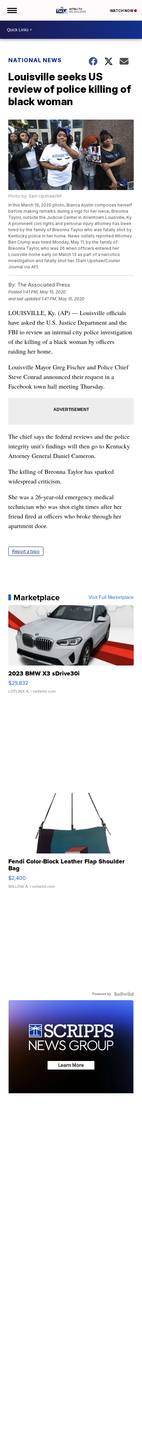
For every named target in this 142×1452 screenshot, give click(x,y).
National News (35, 60)
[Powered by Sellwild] (124, 994)
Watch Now (122, 11)
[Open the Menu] (11, 10)
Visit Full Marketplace (111, 597)
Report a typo (26, 551)
